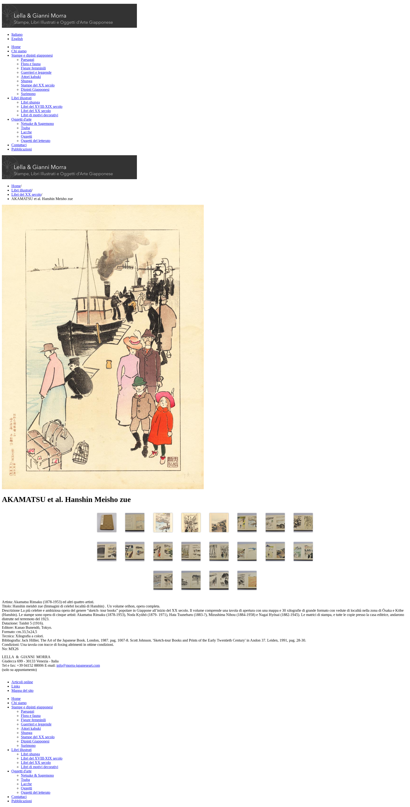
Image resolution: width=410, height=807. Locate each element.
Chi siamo (19, 51)
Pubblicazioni (21, 149)
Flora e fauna (31, 64)
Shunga (26, 81)
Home (16, 47)
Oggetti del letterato (35, 141)
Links (15, 686)
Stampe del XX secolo (38, 85)
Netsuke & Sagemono (37, 124)
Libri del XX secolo (36, 111)
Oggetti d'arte (21, 119)
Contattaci (19, 145)
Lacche (26, 132)
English (17, 39)
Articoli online (22, 682)
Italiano (17, 34)
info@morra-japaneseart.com (78, 665)
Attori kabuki (31, 77)
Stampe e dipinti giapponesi (32, 55)
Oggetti (26, 136)
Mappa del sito (22, 690)
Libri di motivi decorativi (39, 115)
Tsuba (25, 128)
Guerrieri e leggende (36, 72)
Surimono (28, 94)
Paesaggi (27, 60)
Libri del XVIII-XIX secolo (41, 107)
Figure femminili (33, 68)
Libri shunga (30, 102)
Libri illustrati (21, 98)
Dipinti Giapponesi (35, 89)
